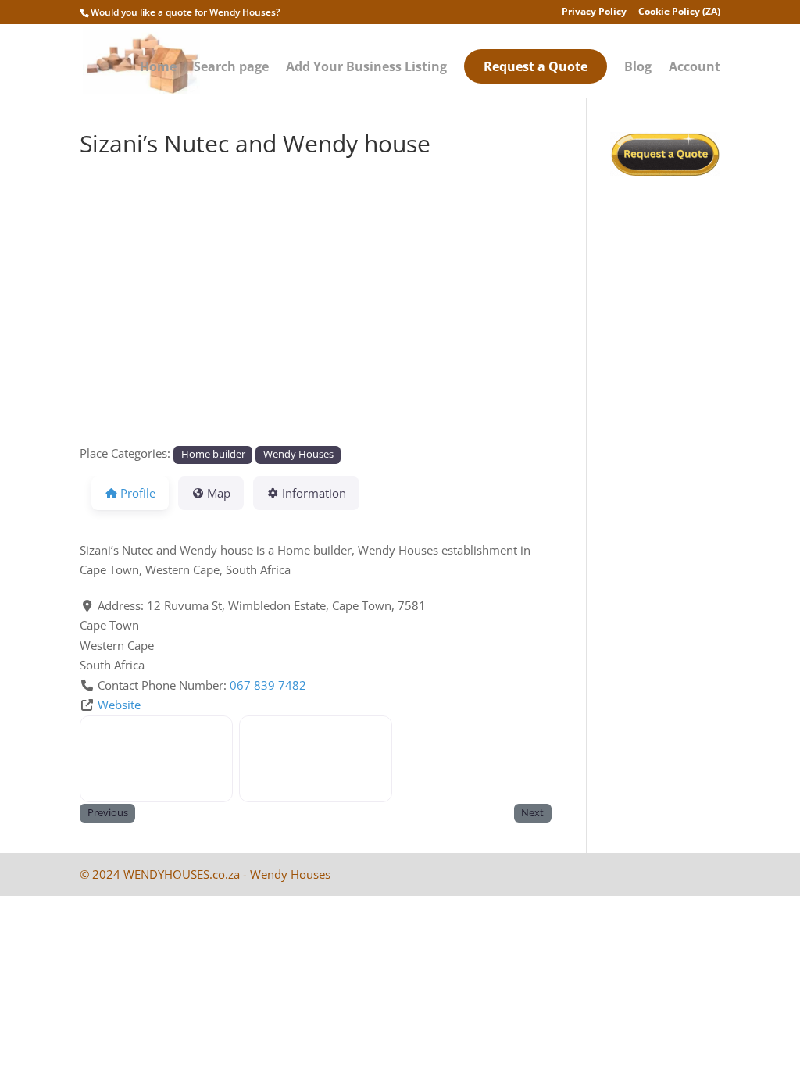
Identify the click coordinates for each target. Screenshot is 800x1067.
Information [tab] (314, 493)
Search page (231, 68)
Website (119, 704)
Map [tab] (218, 493)
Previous (108, 812)
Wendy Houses (298, 454)
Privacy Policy (594, 12)
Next (532, 812)
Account (694, 68)
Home (158, 68)
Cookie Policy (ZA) (679, 12)
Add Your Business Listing (366, 68)
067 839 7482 (268, 685)
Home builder (213, 454)
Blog (638, 68)
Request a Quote (536, 66)
